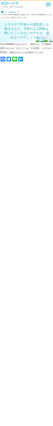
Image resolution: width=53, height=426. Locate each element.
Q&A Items (12, 12)
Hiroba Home (2, 12)
